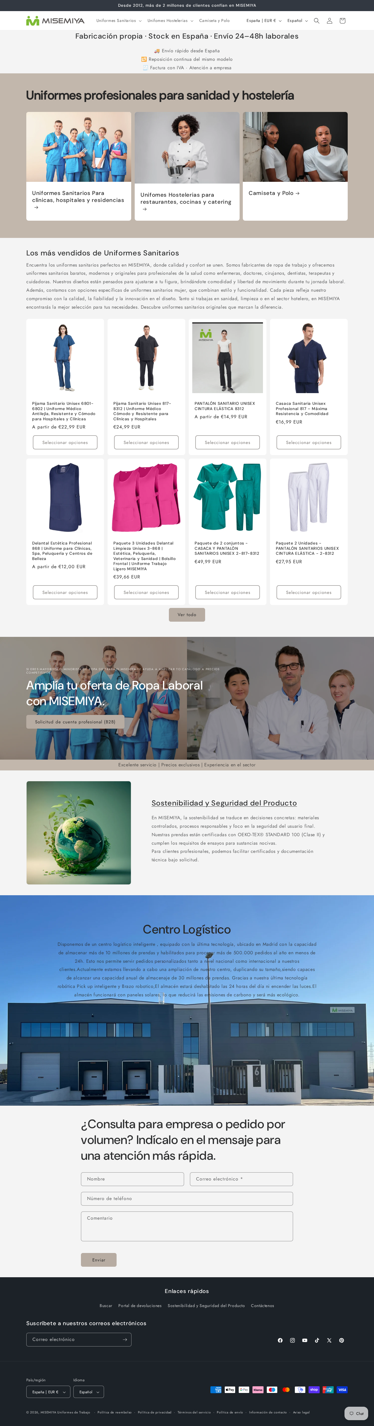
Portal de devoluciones (140, 1306)
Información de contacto (268, 1412)
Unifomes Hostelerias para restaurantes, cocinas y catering (186, 198)
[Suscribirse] (124, 1340)
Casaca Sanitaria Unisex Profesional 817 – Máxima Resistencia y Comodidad (302, 408)
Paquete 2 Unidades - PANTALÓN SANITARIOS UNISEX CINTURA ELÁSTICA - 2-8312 (307, 548)
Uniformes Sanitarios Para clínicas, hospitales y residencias (78, 197)
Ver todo (187, 614)
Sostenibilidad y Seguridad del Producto (224, 803)
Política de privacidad (155, 1412)
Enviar (98, 1260)
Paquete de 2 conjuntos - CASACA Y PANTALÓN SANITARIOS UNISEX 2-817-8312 (227, 548)
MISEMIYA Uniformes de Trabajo (65, 1412)
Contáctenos (262, 1306)
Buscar (106, 1306)
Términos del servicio (194, 1412)
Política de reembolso (115, 1412)
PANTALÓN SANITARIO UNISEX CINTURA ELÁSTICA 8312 (225, 406)
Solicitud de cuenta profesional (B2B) (75, 722)
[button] (118, 20)
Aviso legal (301, 1412)
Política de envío (230, 1412)
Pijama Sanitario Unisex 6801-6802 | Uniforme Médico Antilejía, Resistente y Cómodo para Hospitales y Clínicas (64, 411)
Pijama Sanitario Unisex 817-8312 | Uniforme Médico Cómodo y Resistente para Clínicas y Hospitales (142, 411)
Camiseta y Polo (271, 193)
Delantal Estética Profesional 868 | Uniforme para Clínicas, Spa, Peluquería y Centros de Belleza (62, 551)
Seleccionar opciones (65, 442)
